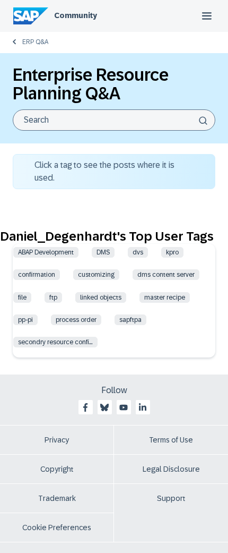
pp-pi (25, 320)
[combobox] (114, 120)
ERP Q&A (35, 42)
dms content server (166, 274)
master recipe (164, 297)
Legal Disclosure (171, 469)
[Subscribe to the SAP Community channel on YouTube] (123, 407)
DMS (103, 252)
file (22, 297)
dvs (138, 252)
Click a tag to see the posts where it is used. (104, 171)
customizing (96, 274)
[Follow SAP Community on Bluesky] (104, 407)
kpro (172, 252)
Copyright (57, 469)
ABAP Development (46, 252)
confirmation (36, 274)
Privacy (57, 440)
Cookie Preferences (56, 527)
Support (171, 498)
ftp (53, 297)
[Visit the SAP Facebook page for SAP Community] (85, 407)
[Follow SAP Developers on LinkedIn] (142, 407)
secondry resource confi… (55, 342)
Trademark (57, 498)
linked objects (100, 297)
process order (76, 320)
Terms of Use (171, 440)
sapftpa (130, 320)
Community (75, 15)
